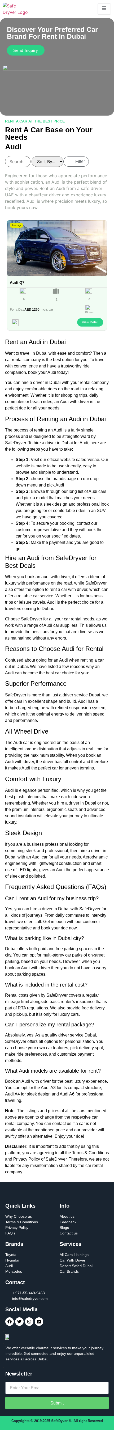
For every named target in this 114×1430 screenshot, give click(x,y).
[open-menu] (104, 9)
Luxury (16, 225)
